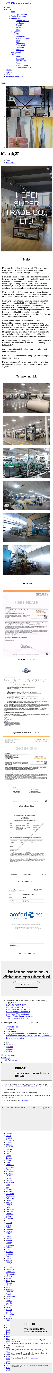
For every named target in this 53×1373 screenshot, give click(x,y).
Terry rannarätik (22, 65)
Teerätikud (20, 50)
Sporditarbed (16, 52)
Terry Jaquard (31, 1036)
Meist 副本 (10, 162)
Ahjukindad (20, 43)
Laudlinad (20, 47)
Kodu (8, 7)
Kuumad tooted (12, 1027)
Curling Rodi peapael (19, 16)
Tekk (13, 12)
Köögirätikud (21, 36)
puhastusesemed (22, 61)
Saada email (5, 1057)
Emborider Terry (35, 1033)
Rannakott (20, 59)
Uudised (9, 70)
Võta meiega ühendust (14, 76)
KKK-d (9, 72)
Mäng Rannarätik (45, 1036)
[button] (26, 984)
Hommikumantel (22, 21)
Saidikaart (10, 1029)
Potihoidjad (20, 45)
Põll (17, 34)
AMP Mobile (11, 1031)
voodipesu (20, 23)
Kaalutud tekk (21, 14)
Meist (8, 74)
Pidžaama (19, 27)
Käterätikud (15, 54)
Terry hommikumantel (14, 1038)
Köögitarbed (16, 32)
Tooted (8, 9)
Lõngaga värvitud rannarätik (17, 1033)
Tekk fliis (19, 25)
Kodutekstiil (15, 18)
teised (18, 41)
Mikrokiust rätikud (23, 38)
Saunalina (19, 56)
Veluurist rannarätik (23, 67)
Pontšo (18, 63)
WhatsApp (12, 1060)
